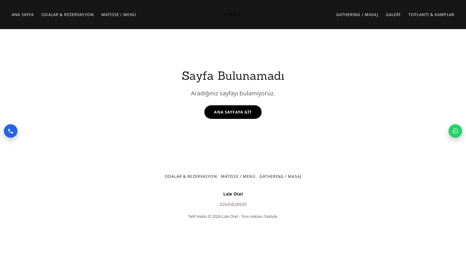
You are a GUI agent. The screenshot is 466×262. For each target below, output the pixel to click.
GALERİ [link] (393, 14)
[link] (233, 14)
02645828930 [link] (233, 204)
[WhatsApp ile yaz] (455, 131)
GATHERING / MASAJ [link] (357, 14)
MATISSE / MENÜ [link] (118, 14)
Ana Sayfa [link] (23, 14)
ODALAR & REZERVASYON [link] (68, 14)
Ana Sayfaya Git (233, 112)
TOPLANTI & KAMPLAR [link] (431, 14)
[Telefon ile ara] (10, 131)
